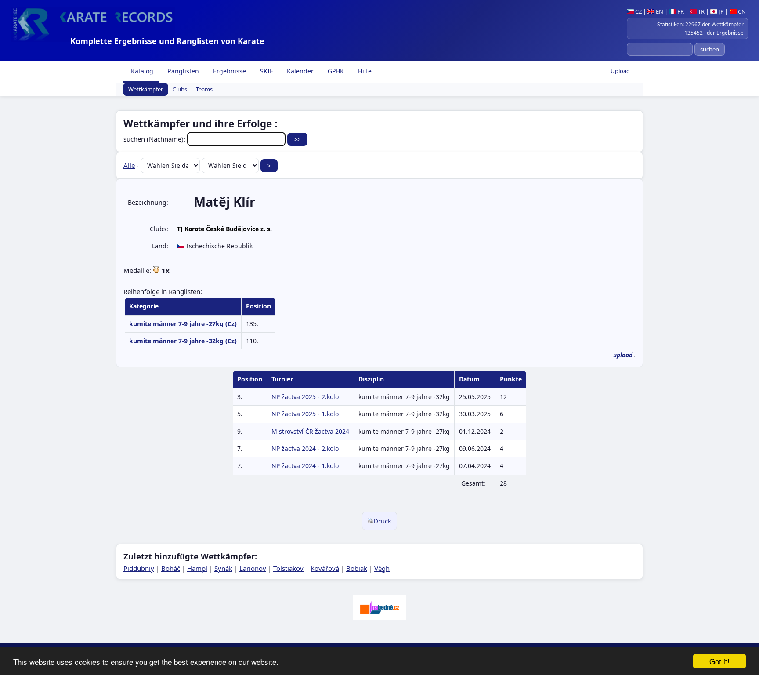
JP (720, 11)
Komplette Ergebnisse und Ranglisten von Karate (167, 41)
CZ (638, 11)
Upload (620, 71)
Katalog (141, 71)
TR (701, 11)
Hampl (197, 568)
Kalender (299, 71)
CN (741, 11)
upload (622, 355)
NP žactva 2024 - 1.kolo (305, 465)
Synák (223, 568)
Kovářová (325, 568)
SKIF (265, 71)
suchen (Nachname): (155, 138)
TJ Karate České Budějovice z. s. (224, 229)
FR (680, 11)
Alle (129, 165)
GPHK (335, 71)
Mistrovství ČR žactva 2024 (310, 431)
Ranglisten (182, 71)
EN (658, 11)
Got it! (719, 661)
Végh (382, 568)
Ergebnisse (228, 71)
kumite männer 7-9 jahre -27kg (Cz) (183, 323)
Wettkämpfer (145, 90)
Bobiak (356, 568)
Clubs (180, 90)
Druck (382, 520)
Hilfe (364, 71)
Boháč (170, 568)
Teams (204, 90)
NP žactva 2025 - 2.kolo (305, 396)
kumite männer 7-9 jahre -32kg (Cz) (183, 341)
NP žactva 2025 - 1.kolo (305, 414)
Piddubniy (138, 568)
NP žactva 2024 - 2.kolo (305, 448)
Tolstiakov (288, 568)
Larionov (252, 568)
